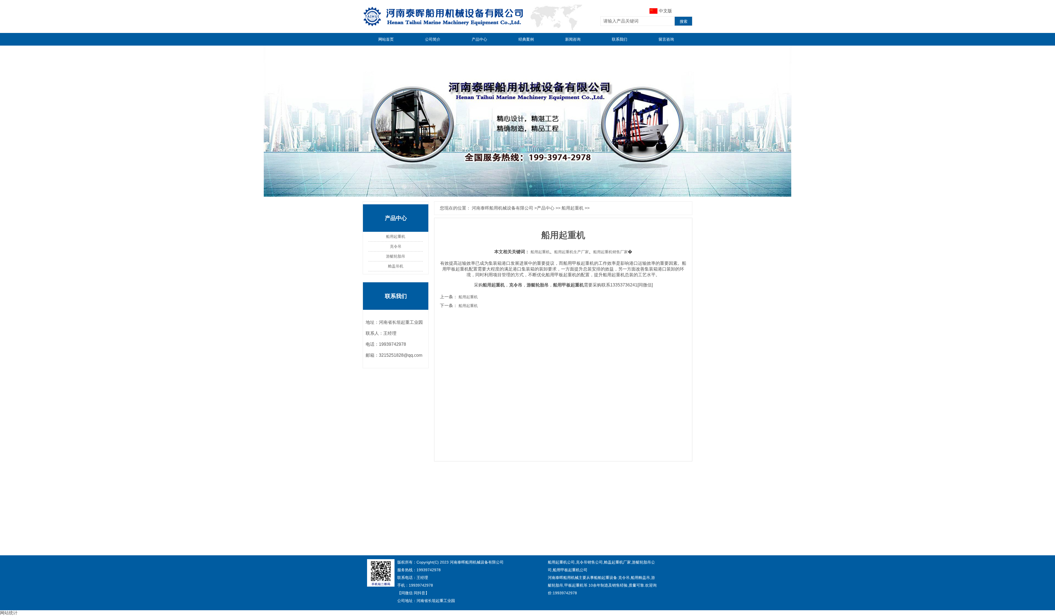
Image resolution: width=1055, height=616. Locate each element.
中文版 (665, 11)
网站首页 (386, 39)
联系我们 (619, 39)
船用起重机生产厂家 (571, 252)
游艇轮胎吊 (395, 256)
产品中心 (479, 39)
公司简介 (432, 39)
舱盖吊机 (395, 266)
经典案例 (526, 39)
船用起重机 (573, 208)
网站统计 (9, 613)
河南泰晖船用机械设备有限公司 (502, 208)
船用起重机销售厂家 (610, 252)
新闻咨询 (573, 39)
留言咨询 (666, 39)
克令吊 (395, 246)
